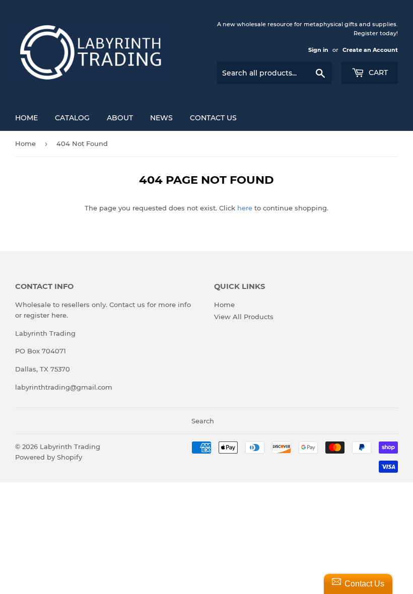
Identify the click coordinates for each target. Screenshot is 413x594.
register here (45, 315)
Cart (377, 72)
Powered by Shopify (48, 457)
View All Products (243, 317)
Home (26, 117)
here (244, 208)
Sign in (318, 49)
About (120, 117)
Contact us (127, 305)
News (161, 117)
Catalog (72, 117)
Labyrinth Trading (70, 446)
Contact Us (213, 117)
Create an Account (370, 49)
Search (202, 421)
